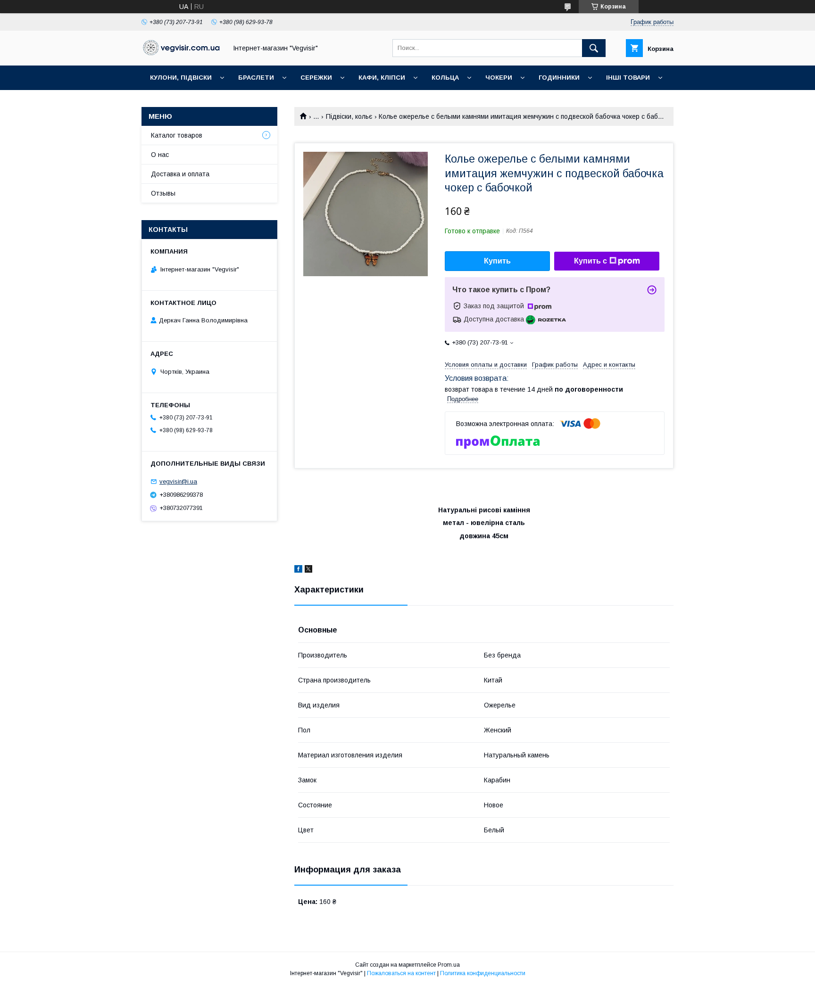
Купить (497, 261)
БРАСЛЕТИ (256, 77)
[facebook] (298, 570)
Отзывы (163, 193)
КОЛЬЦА (445, 77)
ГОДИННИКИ (559, 77)
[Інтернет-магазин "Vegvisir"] (181, 53)
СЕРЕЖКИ (316, 77)
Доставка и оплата (180, 174)
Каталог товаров (176, 135)
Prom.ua (449, 964)
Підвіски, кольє (349, 116)
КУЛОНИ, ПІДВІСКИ (181, 77)
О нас (160, 154)
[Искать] (594, 48)
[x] (308, 570)
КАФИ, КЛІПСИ (381, 77)
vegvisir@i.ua (178, 481)
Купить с (590, 261)
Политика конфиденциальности (482, 973)
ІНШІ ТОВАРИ (628, 77)
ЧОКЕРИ (498, 77)
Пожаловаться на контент (401, 973)
